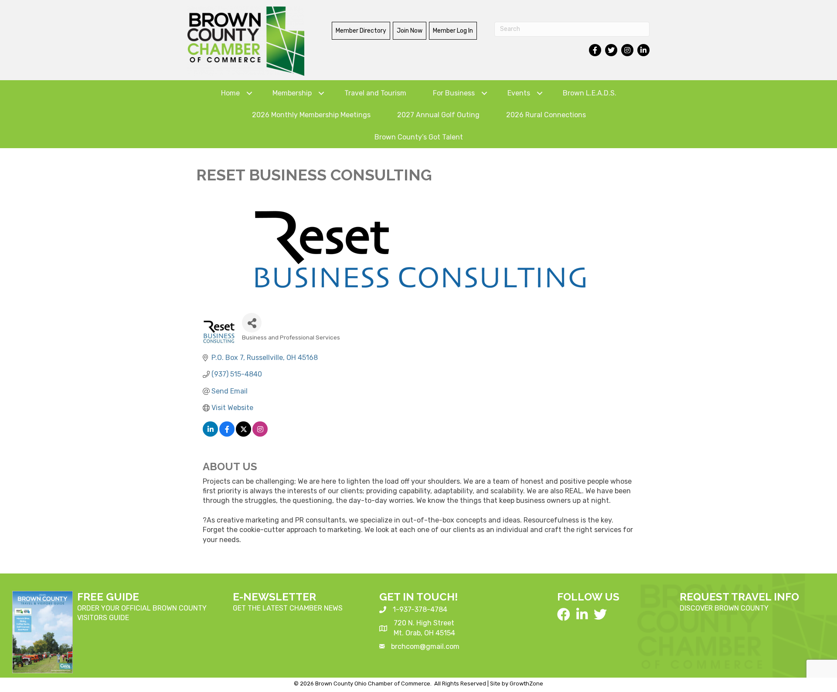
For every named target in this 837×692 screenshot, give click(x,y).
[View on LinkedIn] (210, 434)
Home (230, 93)
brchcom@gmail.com (425, 646)
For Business (454, 93)
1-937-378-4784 (420, 609)
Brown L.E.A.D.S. (589, 93)
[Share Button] (252, 322)
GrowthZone (526, 683)
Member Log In (453, 30)
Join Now (409, 30)
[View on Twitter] (243, 434)
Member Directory (361, 30)
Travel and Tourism (375, 93)
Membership (292, 93)
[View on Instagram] (260, 434)
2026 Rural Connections (546, 115)
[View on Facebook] (227, 434)
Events (518, 93)
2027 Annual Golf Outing (438, 115)
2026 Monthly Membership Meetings (311, 115)
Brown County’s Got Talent (418, 137)
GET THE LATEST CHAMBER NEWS (288, 608)
